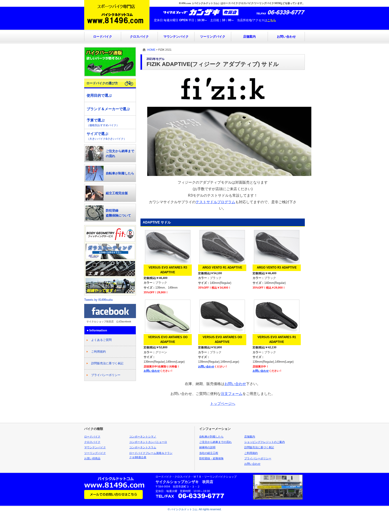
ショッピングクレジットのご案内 (264, 442)
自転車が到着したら (120, 173)
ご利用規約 (98, 351)
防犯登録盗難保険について (118, 213)
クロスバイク (139, 36)
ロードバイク (102, 36)
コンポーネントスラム (142, 447)
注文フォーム (231, 394)
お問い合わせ (286, 36)
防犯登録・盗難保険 (211, 458)
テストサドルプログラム (215, 202)
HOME (151, 49)
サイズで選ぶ (106, 136)
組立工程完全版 (117, 193)
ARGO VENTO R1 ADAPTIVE (222, 267)
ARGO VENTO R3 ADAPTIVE (277, 267)
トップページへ (222, 404)
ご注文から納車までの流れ (120, 153)
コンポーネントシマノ (142, 436)
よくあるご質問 (101, 340)
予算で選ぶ (103, 122)
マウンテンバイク (176, 36)
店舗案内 (249, 36)
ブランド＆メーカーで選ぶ (108, 109)
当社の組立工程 (208, 453)
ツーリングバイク (212, 36)
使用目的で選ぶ (99, 95)
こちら (271, 20)
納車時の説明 (207, 447)
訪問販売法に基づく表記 (107, 363)
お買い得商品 (92, 458)
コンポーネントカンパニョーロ (148, 442)
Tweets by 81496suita (98, 299)
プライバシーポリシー (105, 375)
